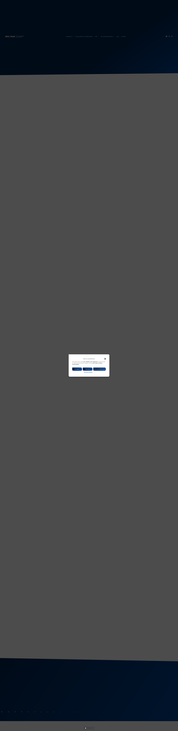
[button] (105, 358)
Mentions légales (88, 372)
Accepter (77, 369)
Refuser (87, 369)
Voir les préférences (99, 369)
